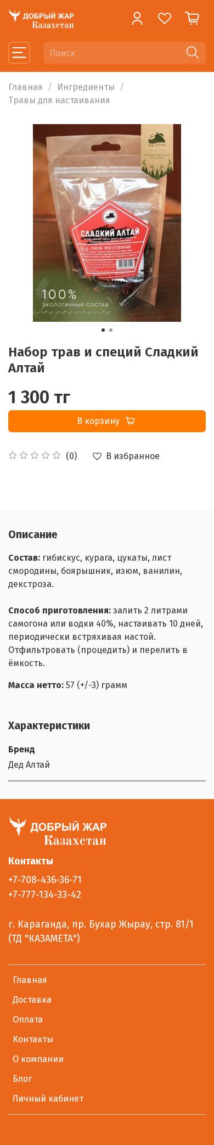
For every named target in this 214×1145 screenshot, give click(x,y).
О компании (38, 1059)
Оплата (28, 1019)
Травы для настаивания (59, 100)
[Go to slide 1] (103, 330)
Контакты (33, 1039)
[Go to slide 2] (110, 330)
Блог (22, 1079)
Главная (25, 87)
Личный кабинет (48, 1098)
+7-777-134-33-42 (44, 895)
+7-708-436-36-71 (45, 880)
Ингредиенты (86, 87)
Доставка (32, 1000)
